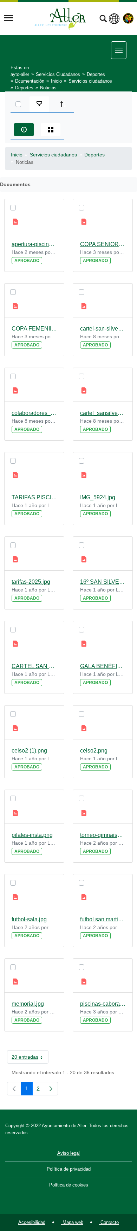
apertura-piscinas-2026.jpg (34, 244)
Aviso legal (68, 1153)
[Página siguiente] (51, 1088)
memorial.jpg (28, 1004)
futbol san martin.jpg (102, 919)
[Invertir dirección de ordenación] (63, 104)
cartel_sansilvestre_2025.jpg (102, 413)
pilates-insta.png (32, 835)
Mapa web (72, 1222)
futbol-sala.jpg (29, 919)
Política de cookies (68, 1185)
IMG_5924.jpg (97, 497)
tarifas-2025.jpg (31, 582)
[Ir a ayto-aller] (60, 18)
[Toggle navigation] (8, 18)
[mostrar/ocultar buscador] (103, 19)
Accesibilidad (31, 1222)
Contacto (109, 1222)
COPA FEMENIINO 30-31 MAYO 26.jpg (34, 329)
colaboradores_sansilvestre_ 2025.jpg (34, 413)
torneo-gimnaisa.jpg (102, 835)
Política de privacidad (69, 1169)
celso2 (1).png (29, 751)
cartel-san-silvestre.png (102, 329)
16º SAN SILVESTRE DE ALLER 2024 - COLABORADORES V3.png (102, 582)
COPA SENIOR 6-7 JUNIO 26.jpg (102, 244)
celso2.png (93, 751)
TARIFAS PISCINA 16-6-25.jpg (34, 497)
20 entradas (30, 1058)
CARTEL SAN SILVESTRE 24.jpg (34, 666)
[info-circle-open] (24, 129)
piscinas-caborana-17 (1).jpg (102, 1004)
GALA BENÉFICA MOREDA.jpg (102, 666)
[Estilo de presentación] (50, 129)
